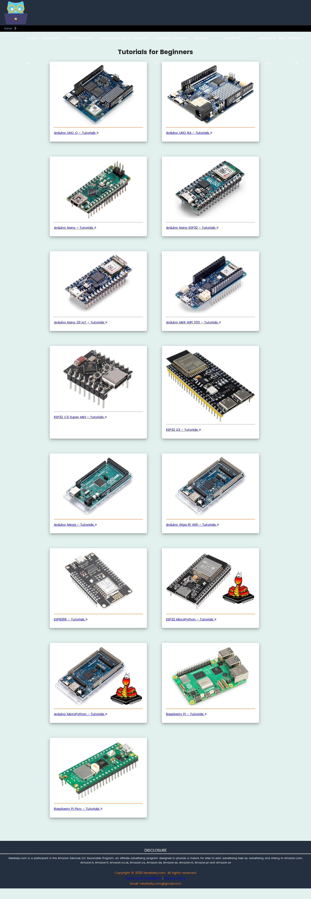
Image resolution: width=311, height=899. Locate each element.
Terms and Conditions (143, 878)
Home (8, 28)
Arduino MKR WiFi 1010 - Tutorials (192, 322)
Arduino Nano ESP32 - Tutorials (191, 227)
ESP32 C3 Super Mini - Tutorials (79, 417)
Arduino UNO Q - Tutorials (75, 132)
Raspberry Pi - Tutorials (185, 714)
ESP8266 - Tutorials (70, 619)
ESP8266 (73, 38)
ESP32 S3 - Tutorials (182, 429)
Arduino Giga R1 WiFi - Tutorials (191, 524)
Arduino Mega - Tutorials (74, 524)
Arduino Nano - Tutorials (74, 227)
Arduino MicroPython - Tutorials (79, 714)
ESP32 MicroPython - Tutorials (190, 619)
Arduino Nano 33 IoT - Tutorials (79, 322)
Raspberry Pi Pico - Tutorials (77, 808)
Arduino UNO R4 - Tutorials (188, 132)
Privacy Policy (175, 878)
